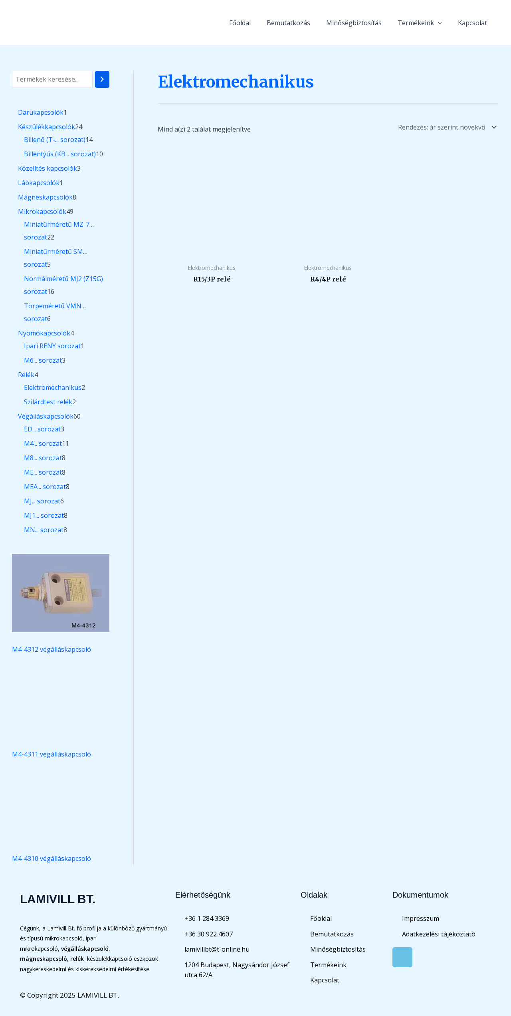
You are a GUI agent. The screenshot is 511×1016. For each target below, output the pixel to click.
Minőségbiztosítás (354, 22)
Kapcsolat (472, 22)
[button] (438, 22)
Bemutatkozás (288, 22)
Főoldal (240, 22)
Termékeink (416, 22)
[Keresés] (102, 79)
